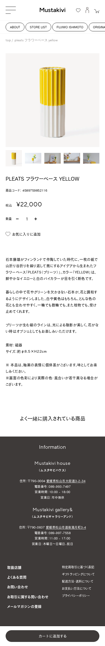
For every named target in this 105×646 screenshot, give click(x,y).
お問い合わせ (17, 587)
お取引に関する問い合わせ (27, 597)
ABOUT (15, 27)
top (8, 40)
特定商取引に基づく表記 (78, 567)
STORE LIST (38, 27)
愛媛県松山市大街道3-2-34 (65, 481)
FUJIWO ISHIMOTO (70, 27)
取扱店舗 (14, 567)
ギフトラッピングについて (78, 574)
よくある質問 (17, 577)
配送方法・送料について (77, 581)
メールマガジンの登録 (24, 606)
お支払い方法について (76, 588)
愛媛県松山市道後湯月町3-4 (66, 527)
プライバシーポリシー (76, 595)
